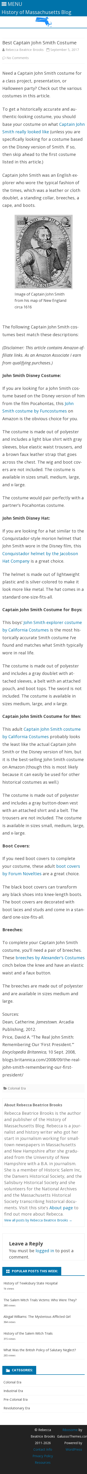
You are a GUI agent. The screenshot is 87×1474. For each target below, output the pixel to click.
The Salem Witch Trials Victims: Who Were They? (40, 1300)
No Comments (17, 58)
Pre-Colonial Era (15, 1399)
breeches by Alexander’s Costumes (50, 957)
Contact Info (42, 1449)
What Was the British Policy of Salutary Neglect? (39, 1350)
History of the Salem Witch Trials (28, 1333)
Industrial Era (13, 1391)
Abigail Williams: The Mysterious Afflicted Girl (37, 1316)
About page (61, 1207)
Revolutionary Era (16, 1408)
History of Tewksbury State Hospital (30, 1283)
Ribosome (70, 1430)
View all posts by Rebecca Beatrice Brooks (38, 1220)
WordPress (74, 1449)
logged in (44, 1250)
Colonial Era (17, 1088)
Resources (43, 1462)
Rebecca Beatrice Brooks (25, 49)
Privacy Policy (42, 1456)
